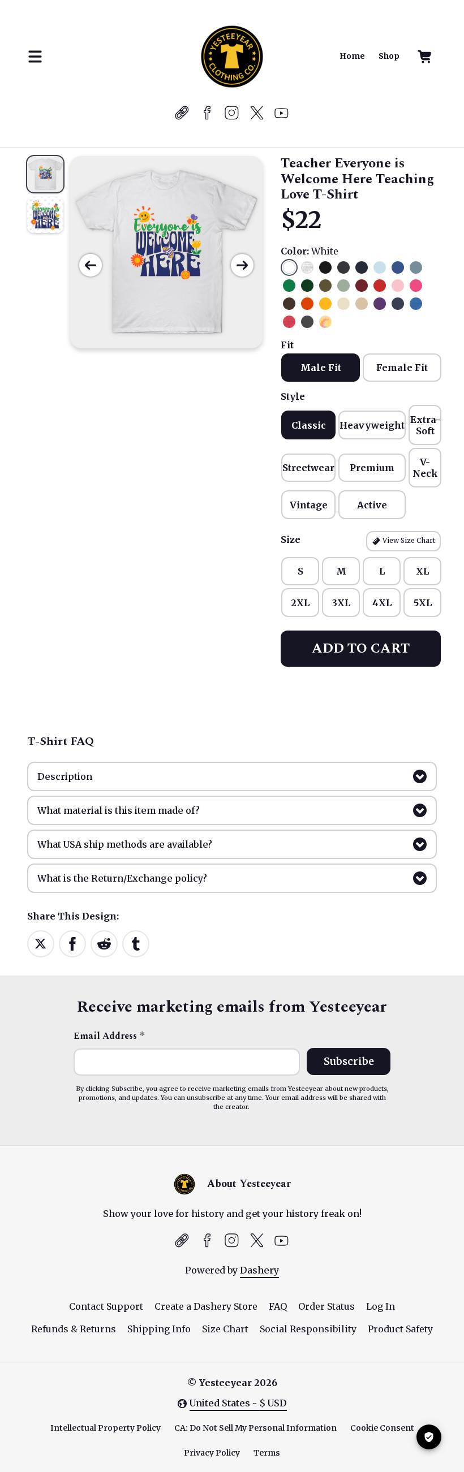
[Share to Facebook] (72, 943)
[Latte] (361, 303)
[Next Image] (242, 265)
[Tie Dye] (325, 322)
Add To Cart (361, 648)
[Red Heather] (289, 322)
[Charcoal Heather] (343, 267)
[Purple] (379, 303)
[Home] (232, 56)
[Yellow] (325, 303)
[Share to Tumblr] (135, 943)
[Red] (379, 285)
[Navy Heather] (398, 303)
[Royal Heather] (416, 303)
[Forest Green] (307, 285)
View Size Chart (408, 540)
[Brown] (289, 303)
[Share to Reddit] (104, 943)
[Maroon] (361, 285)
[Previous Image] (90, 265)
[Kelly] (289, 285)
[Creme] (343, 303)
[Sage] (343, 285)
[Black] (325, 267)
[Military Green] (325, 285)
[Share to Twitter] (40, 943)
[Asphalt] (307, 322)
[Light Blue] (379, 267)
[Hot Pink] (416, 285)
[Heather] (307, 267)
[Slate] (416, 267)
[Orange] (307, 303)
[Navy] (361, 267)
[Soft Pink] (398, 285)
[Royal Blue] (398, 267)
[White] (289, 267)
